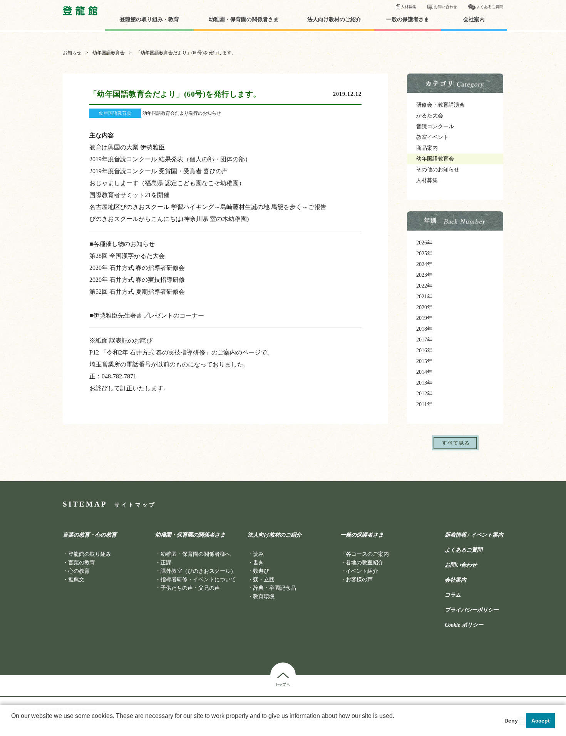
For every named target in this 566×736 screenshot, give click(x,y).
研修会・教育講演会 (440, 105)
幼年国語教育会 (108, 52)
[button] (12, 726)
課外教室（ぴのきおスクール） (198, 571)
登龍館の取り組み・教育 (149, 19)
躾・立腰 (264, 579)
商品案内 (427, 148)
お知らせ (72, 52)
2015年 (424, 361)
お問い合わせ (445, 7)
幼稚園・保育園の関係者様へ (196, 554)
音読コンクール (435, 126)
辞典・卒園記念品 (274, 588)
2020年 (424, 307)
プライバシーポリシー (472, 610)
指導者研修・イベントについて (198, 579)
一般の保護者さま (407, 19)
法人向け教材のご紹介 (334, 19)
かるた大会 (429, 116)
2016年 (424, 350)
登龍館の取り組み (89, 554)
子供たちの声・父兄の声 (190, 588)
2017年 (424, 340)
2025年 (424, 253)
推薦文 (76, 579)
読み (258, 554)
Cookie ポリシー (464, 625)
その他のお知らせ (437, 169)
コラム (453, 595)
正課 (166, 562)
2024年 (424, 264)
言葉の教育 (81, 562)
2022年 (424, 286)
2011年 (424, 404)
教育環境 (264, 596)
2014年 (424, 372)
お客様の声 (359, 579)
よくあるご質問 (489, 7)
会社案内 (474, 19)
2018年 (424, 329)
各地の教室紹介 (364, 562)
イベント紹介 (362, 571)
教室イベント (432, 137)
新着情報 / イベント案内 (474, 535)
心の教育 (79, 571)
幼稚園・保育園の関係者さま (244, 19)
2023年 (424, 275)
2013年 (424, 383)
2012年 (424, 393)
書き (258, 562)
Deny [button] (511, 721)
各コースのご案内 (367, 554)
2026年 (424, 243)
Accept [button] (540, 721)
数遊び (261, 571)
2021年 (424, 296)
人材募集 (408, 7)
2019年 (424, 318)
